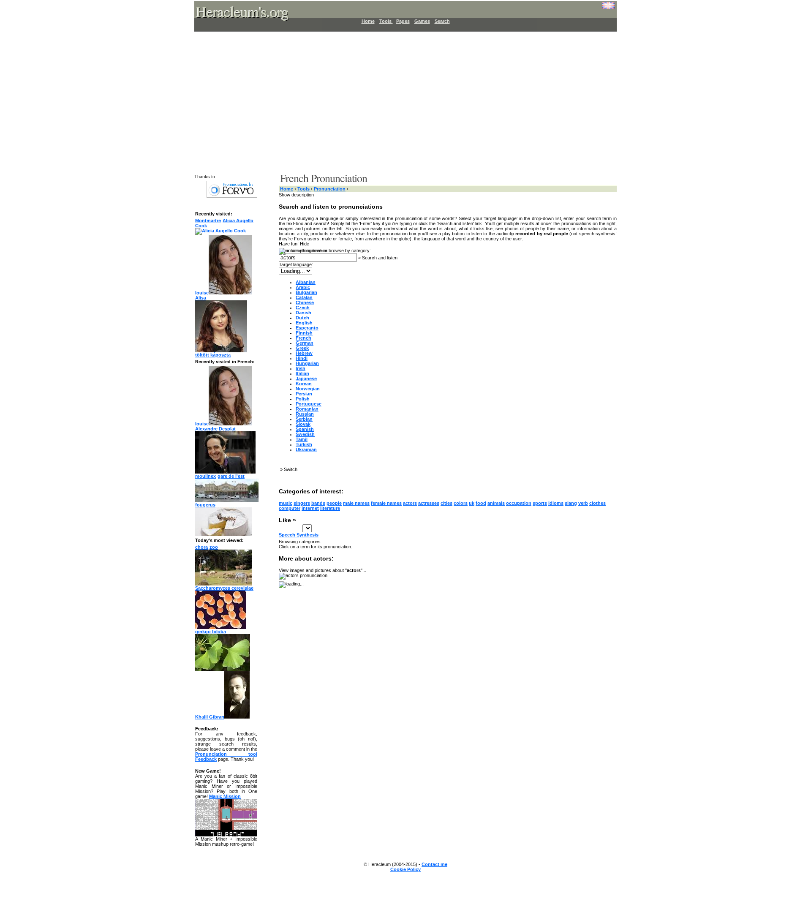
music (285, 503)
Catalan (304, 297)
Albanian (306, 282)
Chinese (305, 302)
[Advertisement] (400, 101)
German (304, 343)
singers (302, 503)
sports (540, 503)
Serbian (304, 419)
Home (368, 21)
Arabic (303, 287)
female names (386, 503)
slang (571, 503)
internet (310, 508)
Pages (403, 21)
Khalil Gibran (209, 716)
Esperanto (307, 327)
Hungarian (307, 363)
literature (330, 508)
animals (496, 503)
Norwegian (308, 388)
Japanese (306, 378)
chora (201, 547)
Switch (290, 469)
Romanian (307, 408)
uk (471, 503)
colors (461, 503)
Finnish (304, 332)
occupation (518, 503)
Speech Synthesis (298, 534)
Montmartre (208, 220)
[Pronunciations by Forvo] (232, 196)
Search (442, 21)
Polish (303, 398)
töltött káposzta (213, 354)
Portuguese (308, 403)
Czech (303, 307)
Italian (302, 373)
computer (289, 508)
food (481, 503)
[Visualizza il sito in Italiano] (601, 8)
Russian (305, 414)
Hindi (302, 358)
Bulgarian (306, 292)
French (303, 337)
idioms (555, 503)
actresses (428, 503)
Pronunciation (330, 188)
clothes (597, 503)
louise (202, 292)
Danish (303, 312)
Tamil (302, 439)
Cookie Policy (405, 869)
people (334, 503)
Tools (386, 21)
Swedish (305, 434)
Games (422, 21)
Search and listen (379, 257)
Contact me (434, 864)
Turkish (304, 444)
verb (583, 503)
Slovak (303, 424)
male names (356, 503)
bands (318, 503)
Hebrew (304, 353)
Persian (304, 393)
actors (410, 503)
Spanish (305, 429)
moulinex (205, 476)
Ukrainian (306, 449)
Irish (300, 368)
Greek (302, 348)
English (304, 322)
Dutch (302, 317)
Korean (304, 383)
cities (446, 503)
